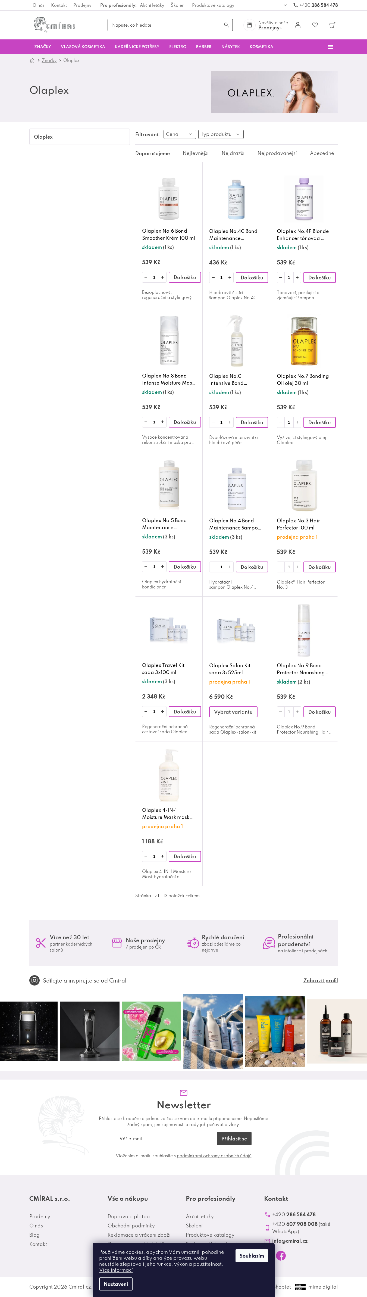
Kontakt (59, 5)
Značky (49, 60)
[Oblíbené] (315, 25)
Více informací (116, 1270)
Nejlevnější (196, 153)
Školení (178, 5)
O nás (39, 5)
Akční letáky (152, 5)
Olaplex (43, 136)
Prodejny (82, 5)
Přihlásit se (234, 1138)
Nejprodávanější (277, 153)
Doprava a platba (129, 1216)
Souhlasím (252, 1255)
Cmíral (117, 980)
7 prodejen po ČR (143, 947)
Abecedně (322, 153)
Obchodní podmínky (131, 1226)
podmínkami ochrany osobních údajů (214, 1155)
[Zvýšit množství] (162, 277)
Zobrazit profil (320, 980)
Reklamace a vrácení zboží (139, 1235)
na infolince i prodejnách (302, 950)
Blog (34, 1235)
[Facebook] (281, 1256)
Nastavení (116, 1284)
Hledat (227, 25)
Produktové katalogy (213, 5)
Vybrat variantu (233, 712)
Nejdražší (233, 153)
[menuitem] (42, 46)
